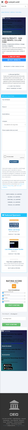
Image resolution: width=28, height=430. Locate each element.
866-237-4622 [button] (15, 57)
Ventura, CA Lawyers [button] (14, 199)
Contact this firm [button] (14, 234)
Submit (15, 161)
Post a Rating (14, 305)
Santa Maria (18, 12)
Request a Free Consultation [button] (14, 66)
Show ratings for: (6, 313)
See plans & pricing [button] (14, 268)
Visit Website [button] (14, 60)
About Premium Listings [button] (14, 88)
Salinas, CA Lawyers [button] (14, 197)
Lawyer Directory (5, 12)
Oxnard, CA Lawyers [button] (14, 202)
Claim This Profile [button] (14, 86)
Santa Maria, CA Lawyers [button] (14, 194)
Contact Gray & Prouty (9, 96)
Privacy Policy (10, 185)
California (12, 12)
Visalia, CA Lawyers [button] (14, 205)
